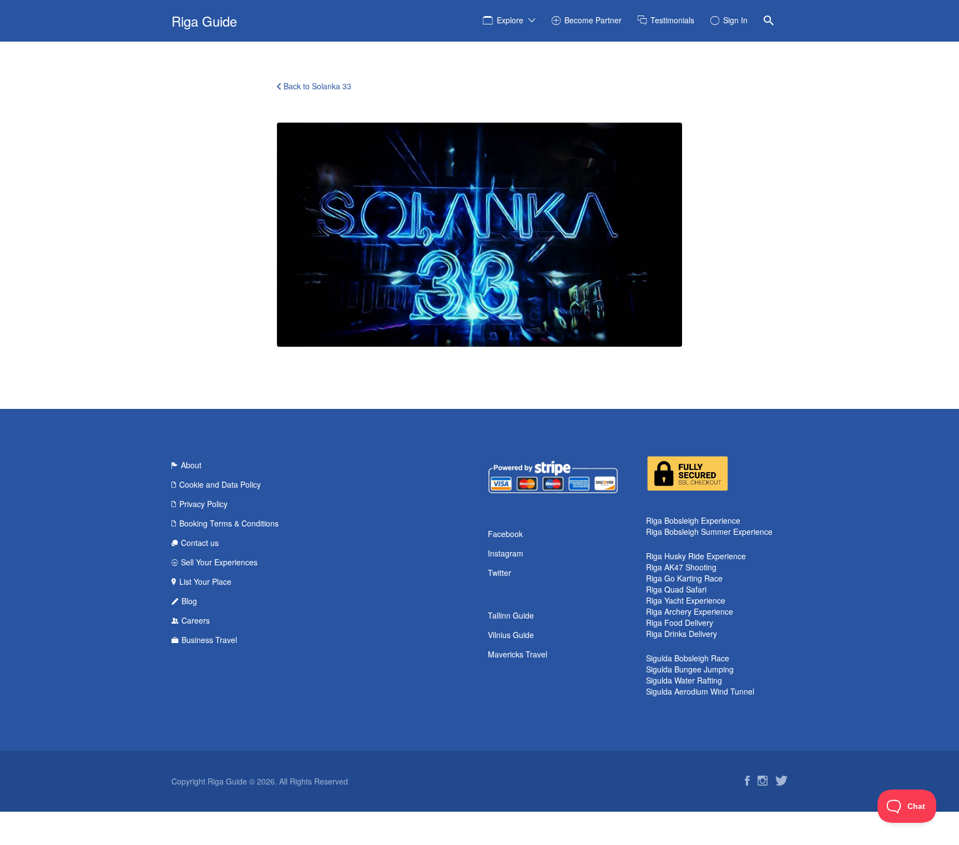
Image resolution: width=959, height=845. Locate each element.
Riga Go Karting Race (684, 578)
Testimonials (672, 20)
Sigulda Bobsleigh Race (687, 658)
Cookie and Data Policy (220, 484)
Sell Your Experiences (219, 562)
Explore (510, 20)
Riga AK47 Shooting (681, 567)
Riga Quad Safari (676, 589)
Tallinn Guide (511, 615)
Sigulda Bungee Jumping (690, 669)
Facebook (505, 533)
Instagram (505, 553)
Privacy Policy (203, 503)
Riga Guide (204, 21)
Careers (195, 620)
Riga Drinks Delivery (681, 633)
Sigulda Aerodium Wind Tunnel (700, 691)
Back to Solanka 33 (317, 86)
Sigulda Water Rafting (684, 680)
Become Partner (593, 20)
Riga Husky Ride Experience (696, 555)
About (191, 464)
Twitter (499, 572)
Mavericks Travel (517, 654)
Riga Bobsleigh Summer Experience (709, 531)
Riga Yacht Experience (685, 600)
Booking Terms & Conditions (229, 523)
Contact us (200, 542)
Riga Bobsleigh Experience (693, 520)
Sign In (735, 20)
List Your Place (205, 581)
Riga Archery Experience (689, 611)
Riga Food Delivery (679, 622)
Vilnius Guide (511, 634)
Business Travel (209, 639)
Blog (189, 600)
